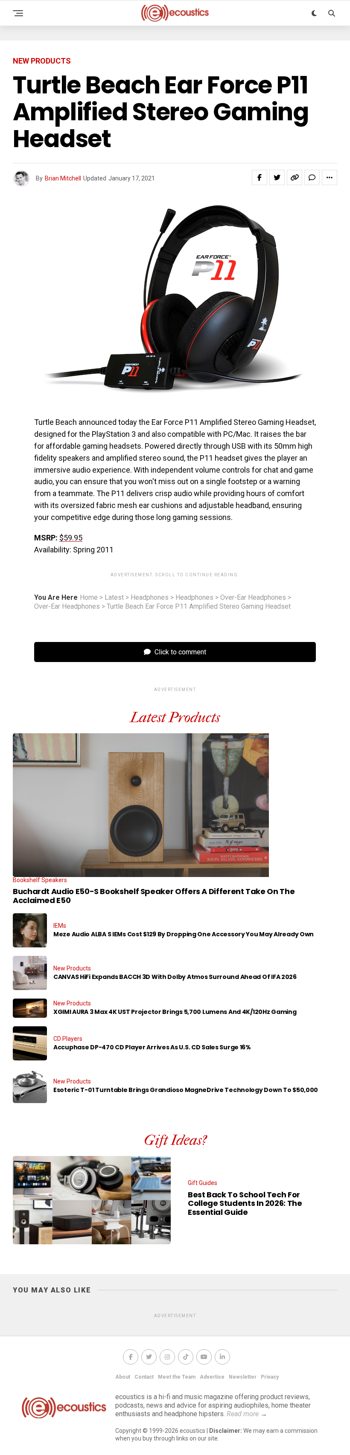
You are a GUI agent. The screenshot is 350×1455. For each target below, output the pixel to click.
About (122, 1377)
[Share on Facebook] (259, 177)
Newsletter (243, 1377)
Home (89, 597)
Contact (144, 1377)
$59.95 (70, 537)
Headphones (150, 597)
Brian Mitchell (63, 178)
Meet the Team (176, 1377)
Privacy (270, 1377)
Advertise (212, 1377)
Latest (114, 597)
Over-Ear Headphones (253, 597)
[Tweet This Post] (277, 177)
